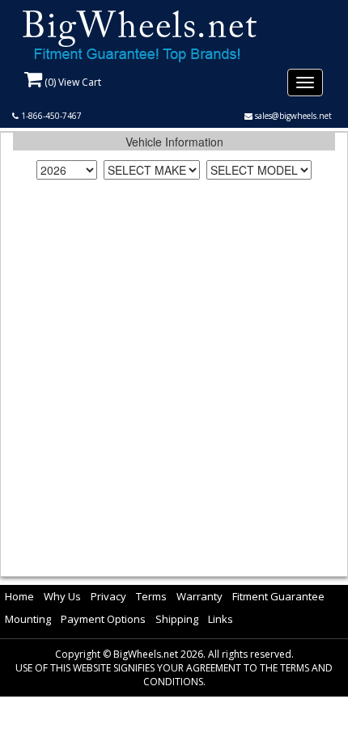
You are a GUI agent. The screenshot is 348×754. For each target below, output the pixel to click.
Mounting (28, 619)
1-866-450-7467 (50, 115)
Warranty (199, 596)
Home (19, 596)
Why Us (62, 596)
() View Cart (71, 82)
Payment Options (103, 619)
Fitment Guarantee (278, 596)
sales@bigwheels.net (292, 115)
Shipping (176, 619)
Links (220, 619)
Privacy (108, 596)
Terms (151, 596)
